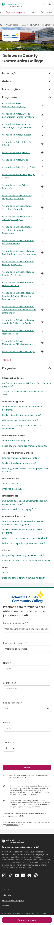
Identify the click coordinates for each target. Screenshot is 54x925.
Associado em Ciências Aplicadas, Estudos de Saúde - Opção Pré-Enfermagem (18, 296)
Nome (7, 662)
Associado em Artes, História (16, 152)
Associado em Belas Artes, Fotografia (15, 187)
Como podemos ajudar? (15, 623)
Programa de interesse (15, 643)
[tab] (15, 12)
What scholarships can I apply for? (19, 509)
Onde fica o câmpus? (12, 488)
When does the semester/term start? (20, 420)
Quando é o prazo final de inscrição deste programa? (22, 408)
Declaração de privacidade (13, 816)
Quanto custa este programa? (16, 440)
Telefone (8, 742)
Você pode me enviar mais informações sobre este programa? (27, 385)
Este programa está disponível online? (21, 457)
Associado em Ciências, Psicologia (18, 351)
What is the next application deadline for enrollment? (22, 427)
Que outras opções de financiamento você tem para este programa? (25, 502)
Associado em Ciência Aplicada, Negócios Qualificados (17, 197)
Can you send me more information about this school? (25, 393)
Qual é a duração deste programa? (19, 463)
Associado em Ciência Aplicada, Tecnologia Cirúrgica (17, 218)
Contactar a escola (27, 920)
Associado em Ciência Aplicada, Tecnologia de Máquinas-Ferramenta (17, 230)
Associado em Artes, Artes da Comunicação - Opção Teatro (16, 126)
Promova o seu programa (13, 900)
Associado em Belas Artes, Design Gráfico (18, 176)
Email (6, 722)
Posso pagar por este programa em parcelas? (24, 445)
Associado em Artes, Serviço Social (19, 167)
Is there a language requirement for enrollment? (26, 560)
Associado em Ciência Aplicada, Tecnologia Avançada (17, 207)
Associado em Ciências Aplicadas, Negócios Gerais (18, 332)
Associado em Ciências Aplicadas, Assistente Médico (18, 242)
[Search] (43, 4)
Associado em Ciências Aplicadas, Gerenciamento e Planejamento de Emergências (19, 309)
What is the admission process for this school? (25, 538)
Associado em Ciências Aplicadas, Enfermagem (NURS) (18, 263)
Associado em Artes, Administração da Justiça (14, 105)
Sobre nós (6, 895)
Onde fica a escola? (11, 483)
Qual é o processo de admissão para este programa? (22, 531)
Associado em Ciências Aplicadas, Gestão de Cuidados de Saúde (18, 322)
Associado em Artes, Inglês (15, 159)
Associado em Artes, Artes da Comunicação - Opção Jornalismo (18, 115)
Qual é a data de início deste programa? (21, 415)
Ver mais (7, 359)
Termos (41, 813)
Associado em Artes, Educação (16, 134)
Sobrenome (9, 682)
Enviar (27, 767)
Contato (5, 905)
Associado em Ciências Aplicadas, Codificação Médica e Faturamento (19, 253)
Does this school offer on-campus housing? (23, 577)
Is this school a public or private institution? (23, 543)
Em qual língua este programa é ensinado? (23, 555)
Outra (5, 572)
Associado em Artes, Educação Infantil (16, 144)
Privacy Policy (45, 822)
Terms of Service (12, 825)
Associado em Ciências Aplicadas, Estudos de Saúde (18, 284)
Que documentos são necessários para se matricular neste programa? (22, 523)
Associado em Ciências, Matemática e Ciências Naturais (17, 343)
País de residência (12, 702)
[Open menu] (49, 4)
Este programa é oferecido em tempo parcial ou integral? (25, 470)
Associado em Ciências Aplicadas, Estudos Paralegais (18, 273)
